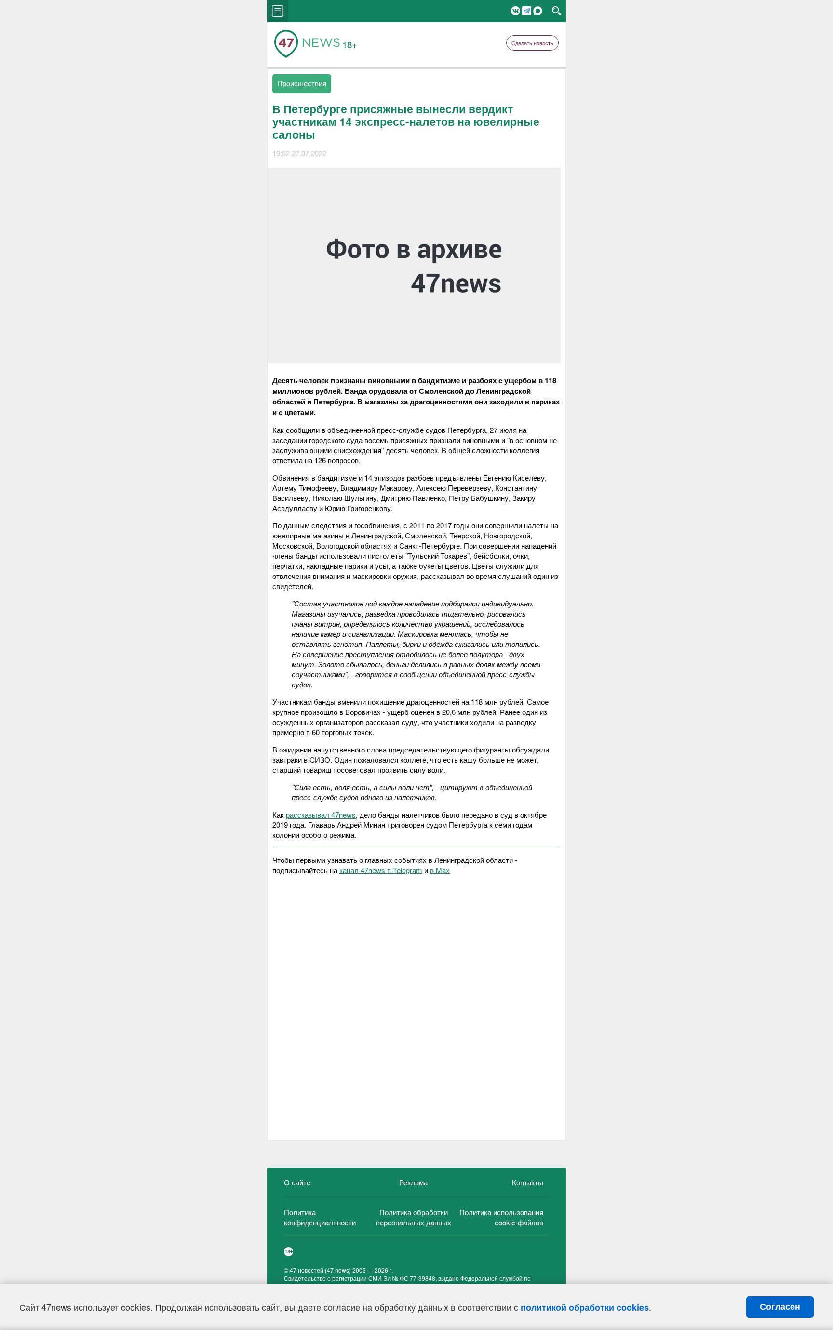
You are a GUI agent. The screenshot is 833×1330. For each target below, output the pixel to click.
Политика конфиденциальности (320, 1217)
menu (277, 11)
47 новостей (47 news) (320, 1270)
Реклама (413, 1182)
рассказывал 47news (321, 814)
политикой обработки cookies (585, 1307)
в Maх (440, 870)
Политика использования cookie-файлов (501, 1217)
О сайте (297, 1182)
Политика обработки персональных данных (413, 1217)
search (556, 11)
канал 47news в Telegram (380, 870)
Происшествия (301, 83)
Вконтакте (515, 10)
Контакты (527, 1182)
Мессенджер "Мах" (537, 10)
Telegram (526, 10)
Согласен (780, 1307)
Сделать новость (532, 43)
